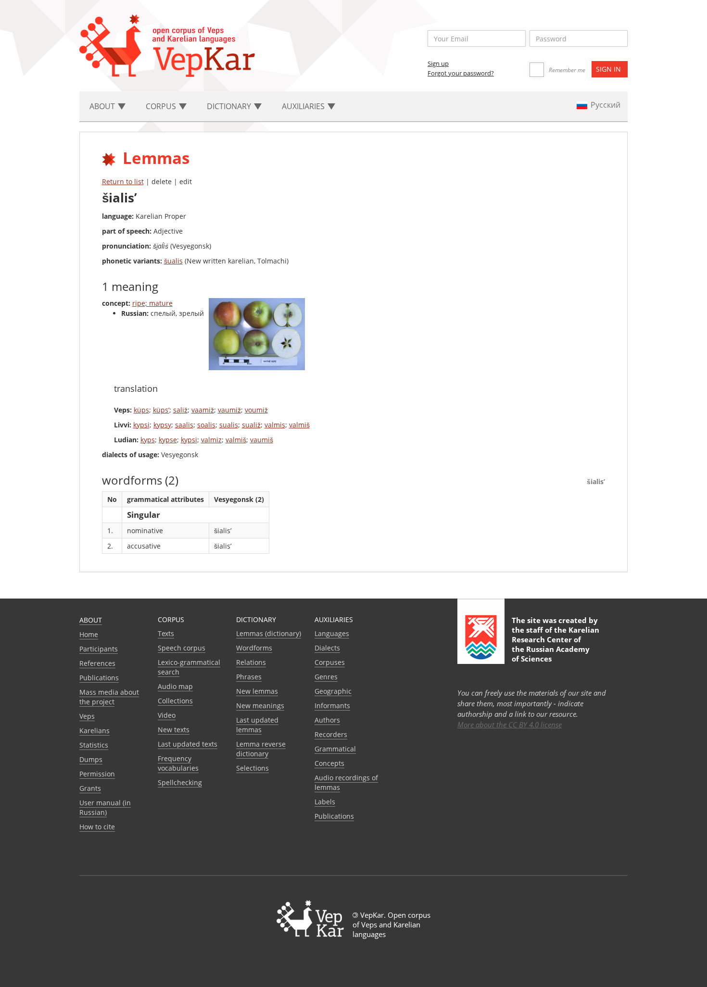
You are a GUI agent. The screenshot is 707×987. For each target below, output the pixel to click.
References (97, 663)
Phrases (249, 676)
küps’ (161, 409)
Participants (98, 648)
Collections (175, 700)
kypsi (141, 424)
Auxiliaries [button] (304, 106)
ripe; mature (152, 303)
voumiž (256, 409)
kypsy (162, 424)
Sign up (438, 63)
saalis (184, 424)
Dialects (327, 647)
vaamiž (202, 409)
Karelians (94, 730)
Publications (99, 677)
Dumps (90, 759)
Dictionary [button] (230, 106)
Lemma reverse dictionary (261, 748)
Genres (326, 676)
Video (167, 715)
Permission (97, 773)
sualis (228, 424)
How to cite (97, 826)
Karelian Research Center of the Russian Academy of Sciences (555, 644)
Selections (252, 768)
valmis (275, 424)
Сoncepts (329, 763)
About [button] (103, 106)
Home (88, 634)
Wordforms (254, 647)
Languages (332, 633)
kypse (168, 439)
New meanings (260, 705)
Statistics (93, 745)
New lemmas (257, 691)
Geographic (333, 691)
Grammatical (335, 748)
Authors (327, 720)
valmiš (299, 424)
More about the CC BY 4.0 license (509, 724)
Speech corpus (181, 647)
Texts (166, 633)
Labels (325, 801)
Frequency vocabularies (178, 763)
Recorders (331, 734)
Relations (251, 662)
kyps (147, 439)
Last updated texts (187, 744)
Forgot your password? (461, 73)
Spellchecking (180, 782)
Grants (90, 788)
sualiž (251, 424)
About (90, 620)
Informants (332, 705)
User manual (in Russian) (105, 807)
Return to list (123, 181)
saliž (180, 409)
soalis (206, 424)
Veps (87, 716)
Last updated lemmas (257, 724)
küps (141, 409)
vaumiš (261, 439)
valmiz (211, 439)
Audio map (175, 686)
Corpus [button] (162, 106)
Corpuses (330, 662)
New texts (173, 729)
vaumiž (229, 409)
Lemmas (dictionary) (268, 633)
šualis (173, 260)
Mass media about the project (109, 696)
